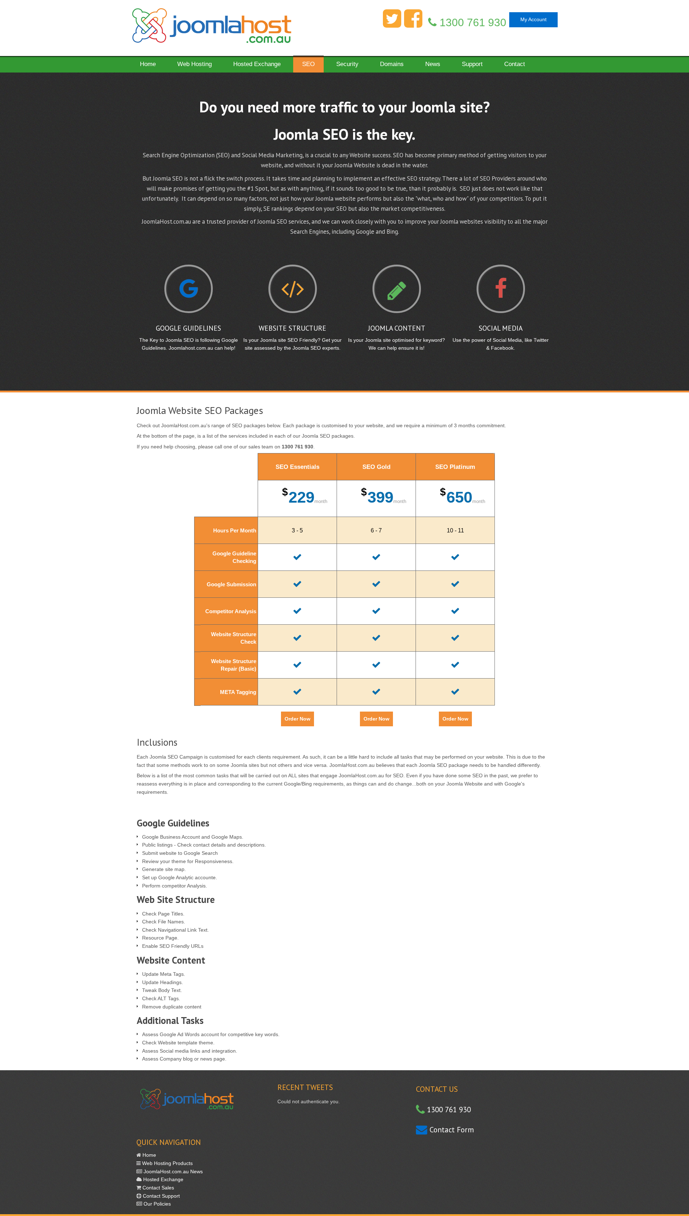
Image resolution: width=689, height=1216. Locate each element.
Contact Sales (157, 1188)
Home (148, 1155)
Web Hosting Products (167, 1163)
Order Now (297, 719)
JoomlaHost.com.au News (172, 1171)
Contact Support (160, 1196)
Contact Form (450, 1130)
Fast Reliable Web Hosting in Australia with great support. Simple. (211, 27)
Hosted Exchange (162, 1179)
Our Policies (156, 1204)
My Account (533, 19)
